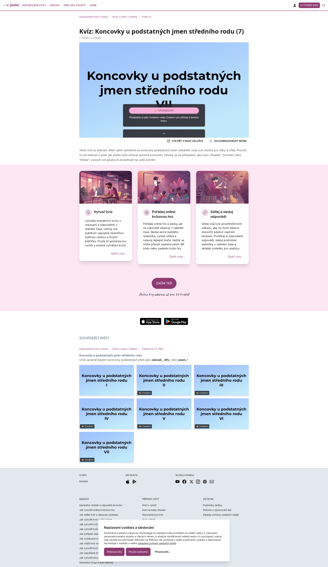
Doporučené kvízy (34, 5)
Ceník (93, 5)
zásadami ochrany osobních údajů (157, 543)
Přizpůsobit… (162, 551)
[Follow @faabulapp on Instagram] (198, 482)
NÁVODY (84, 499)
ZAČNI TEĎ (164, 283)
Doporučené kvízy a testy (93, 16)
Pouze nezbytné (138, 551)
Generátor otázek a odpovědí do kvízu (100, 505)
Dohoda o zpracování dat (217, 509)
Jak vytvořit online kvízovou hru (97, 509)
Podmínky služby (212, 505)
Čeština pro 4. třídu (152, 348)
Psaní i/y (146, 16)
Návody (55, 5)
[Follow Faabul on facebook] (184, 482)
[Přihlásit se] (294, 5)
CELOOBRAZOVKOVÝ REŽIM (230, 140)
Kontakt (83, 481)
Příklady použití (75, 5)
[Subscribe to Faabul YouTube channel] (177, 482)
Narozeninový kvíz (152, 514)
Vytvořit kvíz (309, 5)
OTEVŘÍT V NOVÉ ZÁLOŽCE (187, 140)
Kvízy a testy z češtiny (125, 16)
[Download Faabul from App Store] (128, 482)
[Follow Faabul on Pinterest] (205, 482)
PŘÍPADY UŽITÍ (150, 499)
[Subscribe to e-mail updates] (212, 482)
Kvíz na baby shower (154, 509)
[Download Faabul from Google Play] (134, 482)
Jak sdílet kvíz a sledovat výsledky (98, 514)
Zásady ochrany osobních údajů (221, 514)
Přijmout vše (114, 551)
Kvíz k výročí (149, 505)
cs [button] (323, 5)
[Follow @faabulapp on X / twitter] (191, 482)
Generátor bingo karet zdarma (96, 562)
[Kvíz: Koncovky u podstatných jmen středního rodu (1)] (106, 380)
